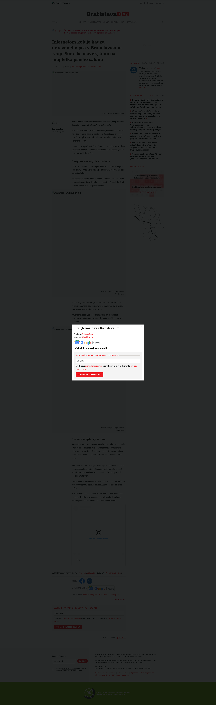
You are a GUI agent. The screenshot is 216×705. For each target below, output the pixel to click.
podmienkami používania (93, 366)
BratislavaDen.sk (87, 334)
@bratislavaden (87, 337)
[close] (141, 327)
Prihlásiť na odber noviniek (89, 375)
